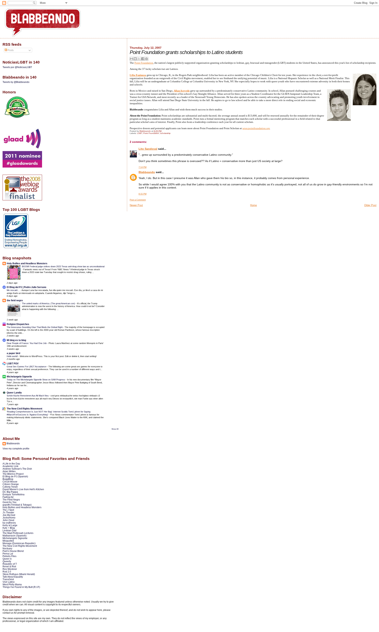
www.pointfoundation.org (256, 128)
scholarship (165, 133)
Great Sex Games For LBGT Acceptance (27, 366)
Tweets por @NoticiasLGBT (17, 67)
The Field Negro (11, 499)
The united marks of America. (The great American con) (49, 303)
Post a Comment (138, 200)
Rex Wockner (10, 569)
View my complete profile (16, 448)
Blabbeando (147, 172)
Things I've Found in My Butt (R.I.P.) (21, 587)
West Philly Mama (12, 584)
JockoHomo (9, 517)
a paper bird (13, 353)
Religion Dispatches (18, 324)
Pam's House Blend (13, 551)
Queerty (7, 561)
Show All (115, 429)
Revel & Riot (9, 566)
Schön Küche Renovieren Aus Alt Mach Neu (28, 395)
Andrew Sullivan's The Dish (17, 468)
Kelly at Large (10, 525)
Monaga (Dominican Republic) (19, 543)
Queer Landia (14, 392)
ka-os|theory (9, 522)
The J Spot (8, 510)
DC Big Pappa (10, 492)
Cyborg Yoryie (10, 486)
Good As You (9, 502)
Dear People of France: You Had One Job (27, 343)
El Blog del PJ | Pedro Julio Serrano (26, 287)
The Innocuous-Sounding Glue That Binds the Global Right (35, 327)
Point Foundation (143, 62)
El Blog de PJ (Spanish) (15, 476)
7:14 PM (142, 167)
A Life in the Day (11, 463)
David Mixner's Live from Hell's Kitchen (23, 489)
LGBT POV (13, 363)
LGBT (139, 133)
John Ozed (8, 520)
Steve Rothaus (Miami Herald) (19, 574)
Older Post (370, 205)
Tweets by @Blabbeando (16, 82)
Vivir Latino (9, 582)
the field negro (15, 300)
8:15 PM (142, 194)
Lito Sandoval (148, 148)
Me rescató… (13, 290)
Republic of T (10, 564)
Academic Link (10, 466)
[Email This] (131, 59)
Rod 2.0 (7, 571)
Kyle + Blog (9, 528)
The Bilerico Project (13, 474)
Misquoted (8, 540)
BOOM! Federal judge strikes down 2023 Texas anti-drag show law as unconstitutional (63, 266)
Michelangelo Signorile (19, 376)
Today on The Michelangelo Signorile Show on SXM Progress (36, 379)
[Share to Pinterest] (146, 59)
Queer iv (7, 558)
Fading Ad (8, 497)
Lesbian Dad (9, 530)
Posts (10, 50)
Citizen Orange (11, 484)
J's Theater (8, 512)
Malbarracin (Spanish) (14, 535)
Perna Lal (8, 553)
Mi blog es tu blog (16, 340)
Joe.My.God (9, 515)
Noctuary (7, 548)
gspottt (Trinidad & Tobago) (17, 504)
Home (253, 205)
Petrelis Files (9, 556)
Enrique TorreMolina (13, 494)
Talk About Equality (13, 576)
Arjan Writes (9, 471)
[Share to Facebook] (143, 59)
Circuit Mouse (10, 481)
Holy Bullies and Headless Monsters (27, 263)
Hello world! (12, 356)
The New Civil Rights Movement (24, 408)
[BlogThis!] (135, 59)
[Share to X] (139, 59)
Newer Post (136, 205)
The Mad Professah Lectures (18, 533)
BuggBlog (8, 479)
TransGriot (8, 579)
